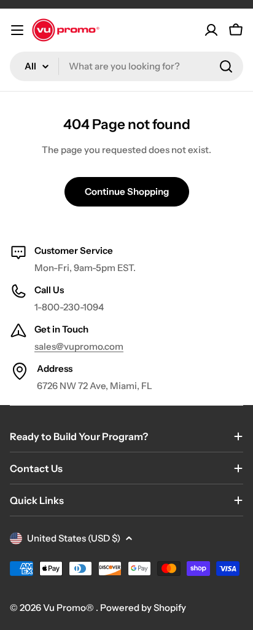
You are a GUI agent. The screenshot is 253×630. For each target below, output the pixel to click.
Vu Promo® (69, 607)
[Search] (226, 66)
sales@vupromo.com (78, 346)
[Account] (211, 30)
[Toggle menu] (17, 30)
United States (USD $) (73, 538)
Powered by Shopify (143, 607)
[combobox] (126, 66)
